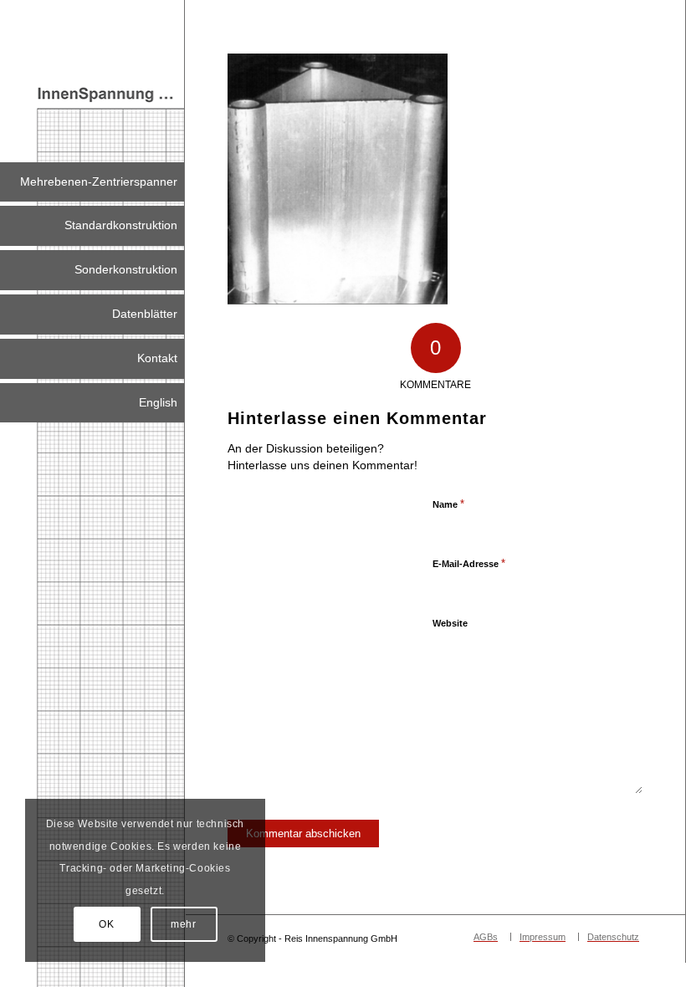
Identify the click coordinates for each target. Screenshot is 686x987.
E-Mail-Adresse (469, 563)
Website (450, 623)
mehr (183, 924)
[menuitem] (92, 182)
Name (448, 504)
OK (106, 924)
